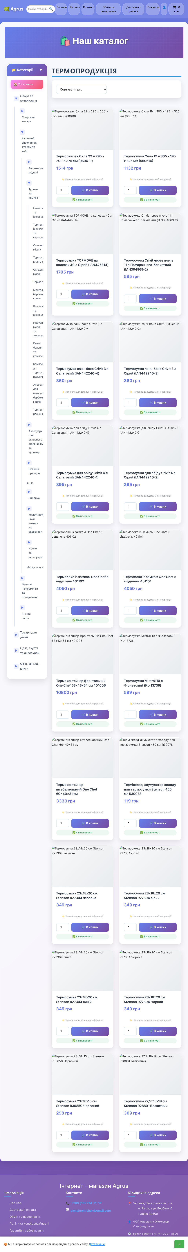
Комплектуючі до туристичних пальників (38, 370)
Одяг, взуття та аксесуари (29, 650)
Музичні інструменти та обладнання (30, 591)
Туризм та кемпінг (34, 193)
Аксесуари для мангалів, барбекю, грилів (38, 393)
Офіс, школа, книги (29, 666)
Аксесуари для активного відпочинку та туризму (35, 441)
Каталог (75, 7)
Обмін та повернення (108, 9)
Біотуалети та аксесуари (38, 310)
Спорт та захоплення (28, 98)
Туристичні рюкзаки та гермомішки (38, 231)
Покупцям (153, 7)
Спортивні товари (28, 119)
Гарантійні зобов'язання (27, 1230)
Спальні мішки (38, 247)
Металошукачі (34, 567)
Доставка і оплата (133, 9)
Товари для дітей (28, 635)
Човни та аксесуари (35, 552)
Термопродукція (38, 281)
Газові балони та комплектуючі (38, 350)
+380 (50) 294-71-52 (86, 1203)
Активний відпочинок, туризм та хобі (29, 145)
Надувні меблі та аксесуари (38, 329)
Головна (62, 7)
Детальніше (97, 1244)
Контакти (88, 7)
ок (179, 1244)
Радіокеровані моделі (35, 170)
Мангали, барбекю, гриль (38, 294)
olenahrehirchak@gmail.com (90, 1210)
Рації (29, 483)
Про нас (15, 1203)
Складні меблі (38, 271)
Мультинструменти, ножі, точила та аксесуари (35, 523)
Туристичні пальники (38, 411)
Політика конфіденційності (29, 1223)
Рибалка (34, 497)
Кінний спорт (26, 616)
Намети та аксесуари (38, 212)
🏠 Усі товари (23, 84)
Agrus (16, 9)
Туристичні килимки (38, 259)
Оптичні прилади (34, 471)
